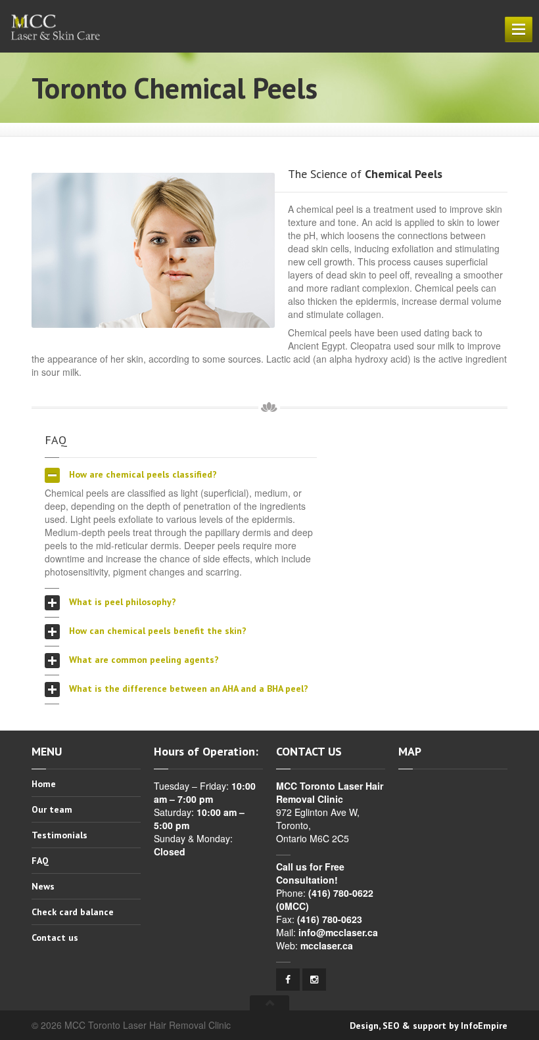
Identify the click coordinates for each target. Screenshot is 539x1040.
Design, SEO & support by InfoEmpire (428, 1025)
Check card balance (73, 912)
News (43, 886)
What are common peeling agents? (142, 660)
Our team (52, 809)
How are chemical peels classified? (141, 474)
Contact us (55, 937)
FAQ (40, 861)
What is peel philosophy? (121, 602)
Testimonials (59, 835)
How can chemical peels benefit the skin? (156, 631)
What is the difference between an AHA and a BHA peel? (187, 688)
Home (44, 784)
